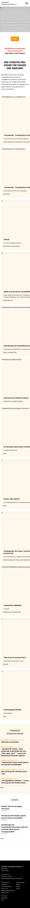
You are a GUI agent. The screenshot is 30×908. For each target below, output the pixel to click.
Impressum (4, 896)
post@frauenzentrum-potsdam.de (13, 878)
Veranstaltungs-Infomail (12, 710)
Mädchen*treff (5, 892)
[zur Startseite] (9, 3)
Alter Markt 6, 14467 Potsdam (15, 53)
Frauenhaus (4, 884)
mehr (2, 787)
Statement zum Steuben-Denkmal (16, 398)
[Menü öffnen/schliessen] (27, 3)
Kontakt (18, 886)
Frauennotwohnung (6, 886)
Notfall (14, 39)
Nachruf (6, 240)
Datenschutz (4, 898)
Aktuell (18, 884)
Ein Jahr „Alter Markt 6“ (12, 499)
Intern (2, 900)
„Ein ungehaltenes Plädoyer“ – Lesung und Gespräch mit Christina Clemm (15, 782)
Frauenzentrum (5, 882)
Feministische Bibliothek (12, 605)
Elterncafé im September (10, 742)
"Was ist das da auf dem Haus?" (15, 658)
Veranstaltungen (20, 882)
